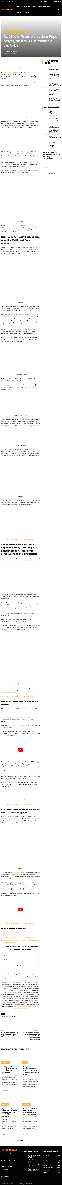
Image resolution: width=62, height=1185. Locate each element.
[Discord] (2, 1)
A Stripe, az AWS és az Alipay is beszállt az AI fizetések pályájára (9, 1069)
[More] (19, 61)
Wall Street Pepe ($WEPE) (10, 73)
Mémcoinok (5, 1104)
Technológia (5, 1062)
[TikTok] (10, 1)
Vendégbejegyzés (23, 32)
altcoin (8, 1014)
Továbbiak (20, 1140)
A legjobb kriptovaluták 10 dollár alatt (55, 138)
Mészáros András (12, 51)
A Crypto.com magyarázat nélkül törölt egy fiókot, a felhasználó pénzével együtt (31, 1070)
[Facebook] (4, 1)
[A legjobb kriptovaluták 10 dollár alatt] (45, 138)
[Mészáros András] (5, 51)
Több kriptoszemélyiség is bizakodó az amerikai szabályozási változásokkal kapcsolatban (31, 1036)
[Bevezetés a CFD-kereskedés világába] (45, 120)
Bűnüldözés (26, 1104)
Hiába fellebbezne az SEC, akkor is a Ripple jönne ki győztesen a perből (10, 1034)
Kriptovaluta (13, 32)
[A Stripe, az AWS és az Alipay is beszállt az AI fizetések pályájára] (10, 1058)
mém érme (17, 1014)
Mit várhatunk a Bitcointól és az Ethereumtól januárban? (53, 144)
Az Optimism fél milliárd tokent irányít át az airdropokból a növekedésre (54, 100)
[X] (12, 1)
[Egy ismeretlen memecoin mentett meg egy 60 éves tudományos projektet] (10, 1100)
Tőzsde (25, 1062)
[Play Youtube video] (20, 750)
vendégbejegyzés (26, 1014)
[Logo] (7, 9)
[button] (59, 9)
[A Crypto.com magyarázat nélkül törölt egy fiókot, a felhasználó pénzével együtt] (31, 1058)
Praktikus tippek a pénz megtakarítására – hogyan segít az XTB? (54, 113)
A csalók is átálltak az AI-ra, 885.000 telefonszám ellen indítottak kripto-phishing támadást (30, 1112)
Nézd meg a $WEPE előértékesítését (20, 539)
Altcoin (6, 32)
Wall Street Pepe (6, 1016)
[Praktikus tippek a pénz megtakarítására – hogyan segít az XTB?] (45, 113)
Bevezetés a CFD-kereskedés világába (54, 119)
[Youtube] (15, 1)
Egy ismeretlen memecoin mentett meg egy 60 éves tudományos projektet (9, 1112)
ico (12, 1014)
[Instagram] (7, 1)
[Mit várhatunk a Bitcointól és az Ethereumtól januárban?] (45, 144)
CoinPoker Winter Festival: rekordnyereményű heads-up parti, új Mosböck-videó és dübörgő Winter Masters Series (54, 128)
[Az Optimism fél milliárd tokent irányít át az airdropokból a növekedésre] (45, 99)
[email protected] (10, 1158)
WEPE (13, 1016)
